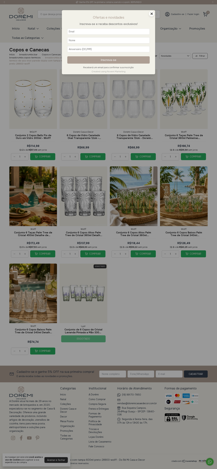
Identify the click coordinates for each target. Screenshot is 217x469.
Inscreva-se (108, 60)
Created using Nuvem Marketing (108, 71)
